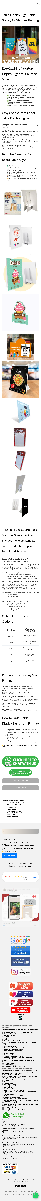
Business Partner (32, 1180)
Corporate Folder (10, 1038)
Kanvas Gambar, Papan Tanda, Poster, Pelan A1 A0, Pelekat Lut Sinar (20, 1100)
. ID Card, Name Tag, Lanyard (14, 1049)
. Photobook (8, 1059)
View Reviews (34, 877)
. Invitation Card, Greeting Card (14, 1048)
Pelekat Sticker (10, 1107)
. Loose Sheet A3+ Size (11, 1052)
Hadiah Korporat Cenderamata (15, 1098)
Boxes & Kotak (12, 816)
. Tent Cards (8, 1064)
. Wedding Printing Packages (14, 1066)
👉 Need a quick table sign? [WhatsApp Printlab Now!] (19, 745)
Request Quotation (20, 787)
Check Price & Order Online (20, 780)
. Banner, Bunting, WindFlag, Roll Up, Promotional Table (20, 1030)
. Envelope (6, 1039)
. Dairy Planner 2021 (11, 1053)
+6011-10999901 (17, 1133)
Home (5, 1180)
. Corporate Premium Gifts (13, 1056)
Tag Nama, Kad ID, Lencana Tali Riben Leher (20, 1091)
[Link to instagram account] (19, 1186)
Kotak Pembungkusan (12, 1097)
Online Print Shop (20, 1180)
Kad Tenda (8, 1108)
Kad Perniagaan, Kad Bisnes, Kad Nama (18, 1079)
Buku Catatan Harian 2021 (13, 1096)
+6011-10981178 (16, 1147)
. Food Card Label (9, 1046)
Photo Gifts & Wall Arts (15, 813)
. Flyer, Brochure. (10, 1045)
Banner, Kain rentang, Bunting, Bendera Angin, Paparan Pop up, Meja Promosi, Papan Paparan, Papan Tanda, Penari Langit (19, 1072)
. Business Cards (9, 1035)
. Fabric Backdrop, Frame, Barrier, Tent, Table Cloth (19, 1042)
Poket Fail (7, 1082)
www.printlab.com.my (18, 1124)
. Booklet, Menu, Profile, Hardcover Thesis (18, 1034)
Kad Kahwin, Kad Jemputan (14, 1090)
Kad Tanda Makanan (11, 1089)
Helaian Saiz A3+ (10, 1094)
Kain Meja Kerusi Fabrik (12, 1086)
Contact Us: (5, 1121)
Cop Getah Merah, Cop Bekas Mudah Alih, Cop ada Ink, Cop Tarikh (20, 1104)
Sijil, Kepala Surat (10, 1093)
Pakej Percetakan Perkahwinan (16, 1110)
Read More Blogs (10, 851)
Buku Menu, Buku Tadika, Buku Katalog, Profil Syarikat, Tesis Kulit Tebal (19, 1076)
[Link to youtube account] (24, 1186)
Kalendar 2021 (9, 1080)
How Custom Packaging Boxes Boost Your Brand (18, 843)
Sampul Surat (8, 1083)
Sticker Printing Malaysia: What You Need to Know (19, 849)
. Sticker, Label (9, 1063)
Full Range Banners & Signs (15, 802)
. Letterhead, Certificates (13, 1050)
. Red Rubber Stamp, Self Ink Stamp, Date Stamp (18, 1061)
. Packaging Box (9, 1055)
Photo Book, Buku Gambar (14, 1103)
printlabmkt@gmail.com (14, 1126)
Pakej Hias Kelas (10, 1084)
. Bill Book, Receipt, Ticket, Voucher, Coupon (19, 1032)
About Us (17, 1181)
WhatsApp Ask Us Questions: (11, 1150)
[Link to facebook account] (16, 1186)
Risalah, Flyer (9, 1087)
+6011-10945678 (17, 1140)
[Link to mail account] (22, 1186)
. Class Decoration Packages (13, 1041)
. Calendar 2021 (8, 1036)
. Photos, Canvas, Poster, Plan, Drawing (17, 1057)
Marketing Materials (14, 804)
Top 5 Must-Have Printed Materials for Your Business (18, 846)
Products (11, 1180)
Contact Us (9, 855)
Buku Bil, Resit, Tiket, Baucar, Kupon (17, 1075)
